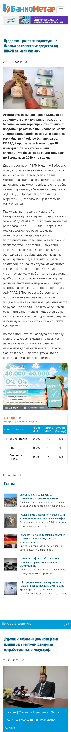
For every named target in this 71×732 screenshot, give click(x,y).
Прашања (11, 720)
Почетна (10, 712)
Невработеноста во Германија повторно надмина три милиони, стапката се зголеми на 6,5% (42, 538)
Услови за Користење (33, 712)
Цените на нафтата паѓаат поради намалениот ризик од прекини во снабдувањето (39, 562)
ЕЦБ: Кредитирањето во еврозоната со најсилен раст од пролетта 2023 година (42, 584)
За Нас (56, 712)
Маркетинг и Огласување (38, 720)
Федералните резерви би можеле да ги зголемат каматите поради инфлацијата (43, 516)
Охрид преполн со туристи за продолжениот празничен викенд (39, 496)
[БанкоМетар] (29, 8)
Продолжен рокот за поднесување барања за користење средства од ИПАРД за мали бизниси (31, 46)
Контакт (10, 728)
